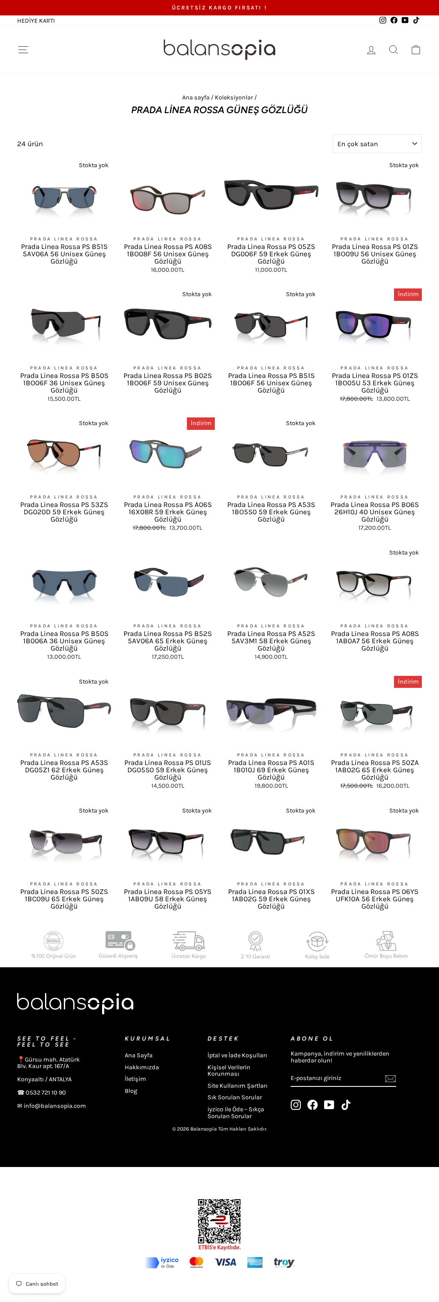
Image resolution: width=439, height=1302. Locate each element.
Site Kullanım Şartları (237, 1085)
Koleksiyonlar (234, 97)
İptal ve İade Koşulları (237, 1055)
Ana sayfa (196, 97)
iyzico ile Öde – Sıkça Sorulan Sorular (235, 1113)
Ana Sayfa (139, 1055)
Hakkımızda (142, 1067)
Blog (131, 1091)
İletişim (135, 1079)
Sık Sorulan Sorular (234, 1097)
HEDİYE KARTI (36, 20)
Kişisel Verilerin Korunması (228, 1071)
